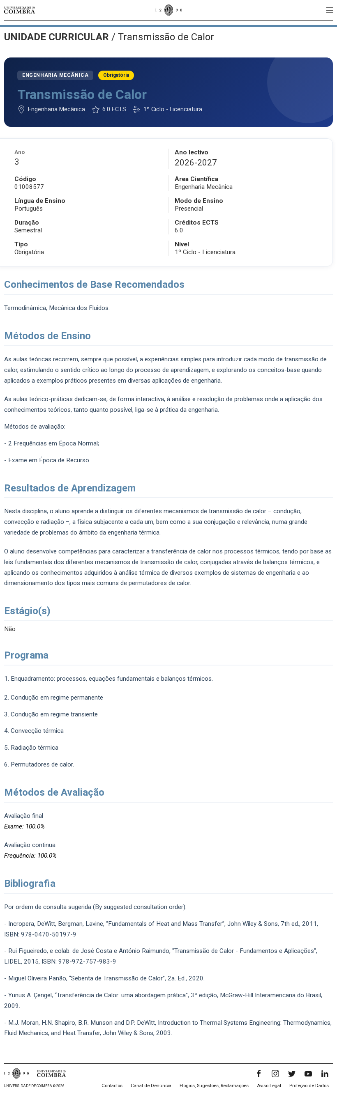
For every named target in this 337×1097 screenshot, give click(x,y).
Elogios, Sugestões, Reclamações (214, 1085)
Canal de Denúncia (151, 1085)
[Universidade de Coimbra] (19, 10)
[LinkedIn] (324, 1073)
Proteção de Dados (309, 1085)
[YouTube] (308, 1073)
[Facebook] (259, 1073)
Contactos (112, 1085)
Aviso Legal (269, 1085)
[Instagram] (275, 1073)
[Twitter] (292, 1073)
